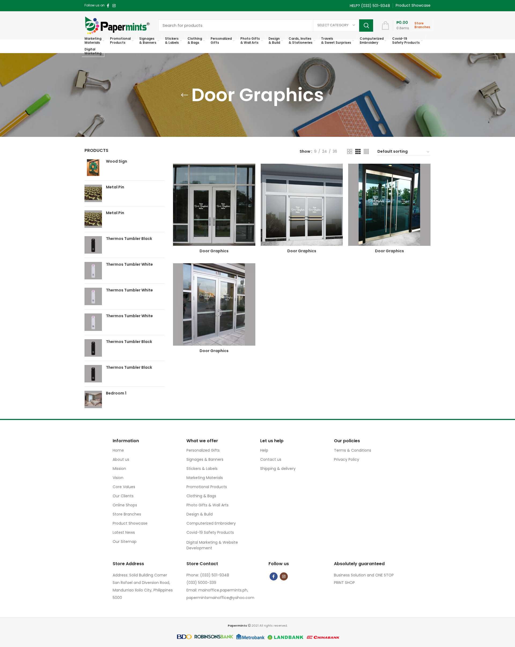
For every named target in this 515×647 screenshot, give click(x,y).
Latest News (124, 532)
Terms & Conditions (352, 450)
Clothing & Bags (201, 496)
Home (118, 450)
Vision (118, 477)
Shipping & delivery (278, 468)
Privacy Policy (346, 459)
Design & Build (199, 514)
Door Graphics (214, 251)
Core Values (124, 486)
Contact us (270, 459)
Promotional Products (206, 486)
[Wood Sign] (93, 167)
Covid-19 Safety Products (210, 532)
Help (264, 450)
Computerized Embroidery (211, 523)
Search (366, 25)
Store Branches (127, 514)
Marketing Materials (204, 477)
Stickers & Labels (202, 468)
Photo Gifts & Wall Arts (207, 505)
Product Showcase (130, 523)
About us (121, 459)
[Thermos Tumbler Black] (93, 245)
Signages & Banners (204, 459)
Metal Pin (115, 187)
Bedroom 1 (116, 393)
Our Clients (123, 496)
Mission (119, 468)
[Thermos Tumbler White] (93, 270)
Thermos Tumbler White (129, 264)
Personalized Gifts (203, 450)
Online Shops (125, 505)
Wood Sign (116, 161)
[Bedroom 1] (93, 399)
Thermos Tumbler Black (129, 238)
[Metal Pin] (93, 193)
